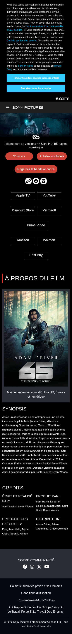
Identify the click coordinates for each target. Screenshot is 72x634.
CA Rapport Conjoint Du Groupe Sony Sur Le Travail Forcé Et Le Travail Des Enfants (36, 609)
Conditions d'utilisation (36, 593)
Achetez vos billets (52, 156)
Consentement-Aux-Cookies (36, 600)
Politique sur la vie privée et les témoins (36, 586)
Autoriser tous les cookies (36, 88)
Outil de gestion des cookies (22, 40)
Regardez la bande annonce (36, 169)
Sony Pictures (25, 65)
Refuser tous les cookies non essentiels (36, 78)
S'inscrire (19, 156)
